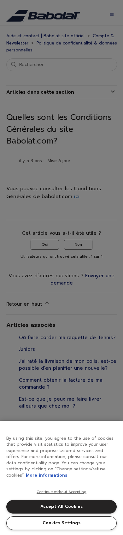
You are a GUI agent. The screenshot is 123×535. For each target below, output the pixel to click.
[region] (61, 478)
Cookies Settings (61, 523)
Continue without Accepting (61, 492)
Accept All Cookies (61, 506)
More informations (46, 475)
